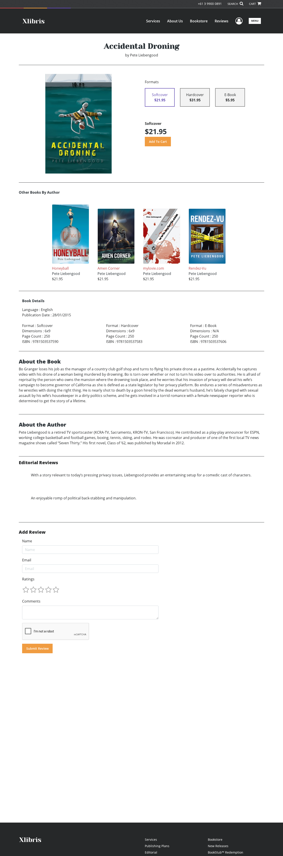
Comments (31, 601)
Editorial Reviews (38, 462)
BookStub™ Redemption (225, 852)
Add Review (32, 532)
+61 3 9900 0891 (210, 4)
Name (27, 541)
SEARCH (233, 4)
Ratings (28, 579)
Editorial (151, 852)
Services (153, 21)
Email (26, 560)
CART (252, 4)
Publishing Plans (157, 846)
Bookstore (199, 21)
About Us (175, 21)
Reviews (221, 21)
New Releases (218, 846)
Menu (254, 20)
